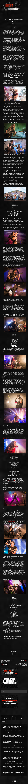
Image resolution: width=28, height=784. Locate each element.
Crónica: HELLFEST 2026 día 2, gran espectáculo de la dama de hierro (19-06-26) (14, 762)
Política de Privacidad (16, 778)
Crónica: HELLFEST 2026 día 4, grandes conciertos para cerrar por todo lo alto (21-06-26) (13, 737)
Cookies (8, 778)
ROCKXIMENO (9, 40)
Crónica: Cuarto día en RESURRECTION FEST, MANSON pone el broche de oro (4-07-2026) (13, 771)
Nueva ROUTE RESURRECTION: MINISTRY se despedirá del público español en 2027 (13, 752)
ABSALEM (10, 54)
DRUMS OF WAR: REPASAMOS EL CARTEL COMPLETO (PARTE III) (12, 758)
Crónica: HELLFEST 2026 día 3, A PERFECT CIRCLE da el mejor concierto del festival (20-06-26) (14, 746)
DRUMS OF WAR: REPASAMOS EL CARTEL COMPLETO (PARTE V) (12, 727)
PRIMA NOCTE (17, 54)
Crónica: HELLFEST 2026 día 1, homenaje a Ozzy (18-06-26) (14, 767)
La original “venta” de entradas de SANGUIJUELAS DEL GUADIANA (11, 742)
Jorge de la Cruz (16, 28)
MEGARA (19, 53)
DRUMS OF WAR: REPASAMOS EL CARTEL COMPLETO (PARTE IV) (12, 731)
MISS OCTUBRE (12, 53)
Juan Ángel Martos (15, 27)
